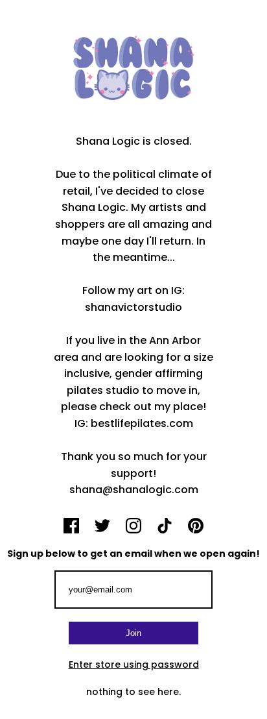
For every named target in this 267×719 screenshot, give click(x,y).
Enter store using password (134, 664)
